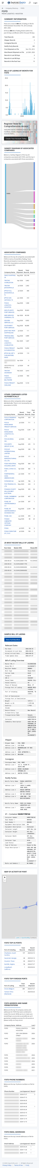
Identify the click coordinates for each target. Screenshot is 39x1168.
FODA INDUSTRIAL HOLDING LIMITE (10, 465)
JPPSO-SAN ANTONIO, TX (8, 299)
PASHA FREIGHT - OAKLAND (9, 384)
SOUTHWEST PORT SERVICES (9, 327)
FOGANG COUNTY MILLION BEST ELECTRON (10, 491)
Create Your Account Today (16, 138)
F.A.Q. (27, 1165)
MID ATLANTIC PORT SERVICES (9, 311)
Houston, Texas (9, 961)
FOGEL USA (8, 516)
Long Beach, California (8, 968)
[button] (4, 877)
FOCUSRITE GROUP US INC (9, 445)
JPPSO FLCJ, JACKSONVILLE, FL (9, 293)
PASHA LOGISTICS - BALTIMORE (8, 378)
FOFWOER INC (9, 481)
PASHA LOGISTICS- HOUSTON (8, 305)
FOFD (8, 193)
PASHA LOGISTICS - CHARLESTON (8, 343)
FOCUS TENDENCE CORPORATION (10, 418)
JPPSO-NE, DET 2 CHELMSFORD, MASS (9, 355)
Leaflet (17, 937)
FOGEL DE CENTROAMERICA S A (10, 504)
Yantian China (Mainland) (8, 993)
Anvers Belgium (9, 989)
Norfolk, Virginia (9, 964)
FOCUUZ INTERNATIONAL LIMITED (9, 451)
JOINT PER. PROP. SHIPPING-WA (9, 332)
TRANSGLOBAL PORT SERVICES (9, 337)
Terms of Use (18, 1165)
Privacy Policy (7, 1165)
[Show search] (30, 3)
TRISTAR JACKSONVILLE (9, 287)
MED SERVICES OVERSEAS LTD (9, 316)
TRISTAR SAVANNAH (8, 372)
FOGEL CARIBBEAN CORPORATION (10, 497)
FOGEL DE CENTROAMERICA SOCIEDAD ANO (10, 511)
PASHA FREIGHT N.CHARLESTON (9, 349)
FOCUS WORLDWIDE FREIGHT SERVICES (10, 425)
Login (35, 3)
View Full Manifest (13, 640)
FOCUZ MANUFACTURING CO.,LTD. (10, 458)
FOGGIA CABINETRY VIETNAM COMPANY (8, 522)
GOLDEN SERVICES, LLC (8, 321)
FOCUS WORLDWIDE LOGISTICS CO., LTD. (9, 433)
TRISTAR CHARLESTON (8, 282)
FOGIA (6, 528)
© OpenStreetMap (25, 937)
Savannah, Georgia (10, 958)
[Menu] (3, 3)
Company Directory (12, 8)
